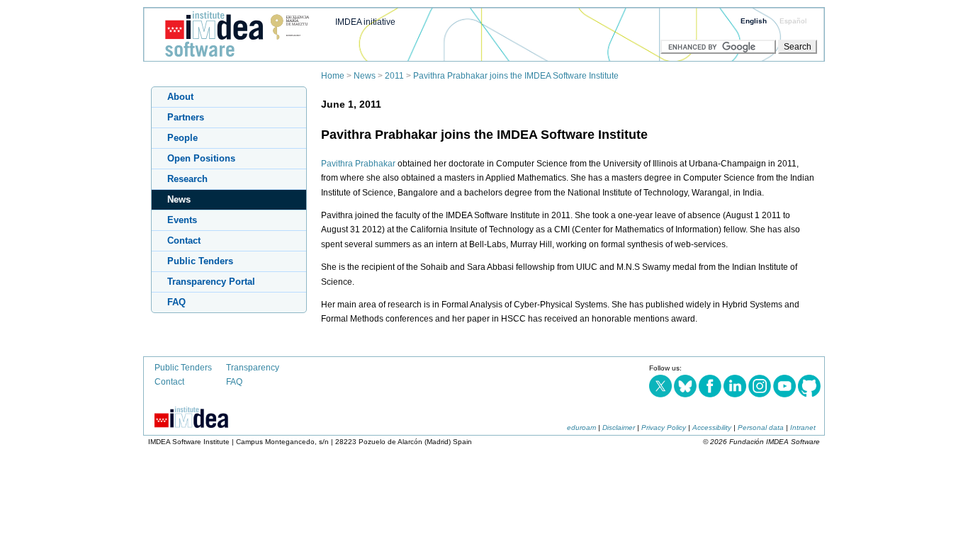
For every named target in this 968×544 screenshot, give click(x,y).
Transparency (252, 368)
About (180, 96)
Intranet (803, 427)
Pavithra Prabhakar (358, 164)
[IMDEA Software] (232, 57)
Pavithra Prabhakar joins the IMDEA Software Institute (516, 76)
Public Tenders (200, 261)
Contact (184, 240)
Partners (185, 117)
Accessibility (711, 427)
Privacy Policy (663, 427)
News (365, 76)
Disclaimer (618, 427)
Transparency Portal (211, 281)
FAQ (176, 302)
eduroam (581, 427)
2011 (394, 76)
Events (182, 220)
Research (187, 179)
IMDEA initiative (365, 22)
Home (332, 76)
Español (793, 21)
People (182, 137)
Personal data (761, 427)
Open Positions (201, 158)
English (754, 21)
